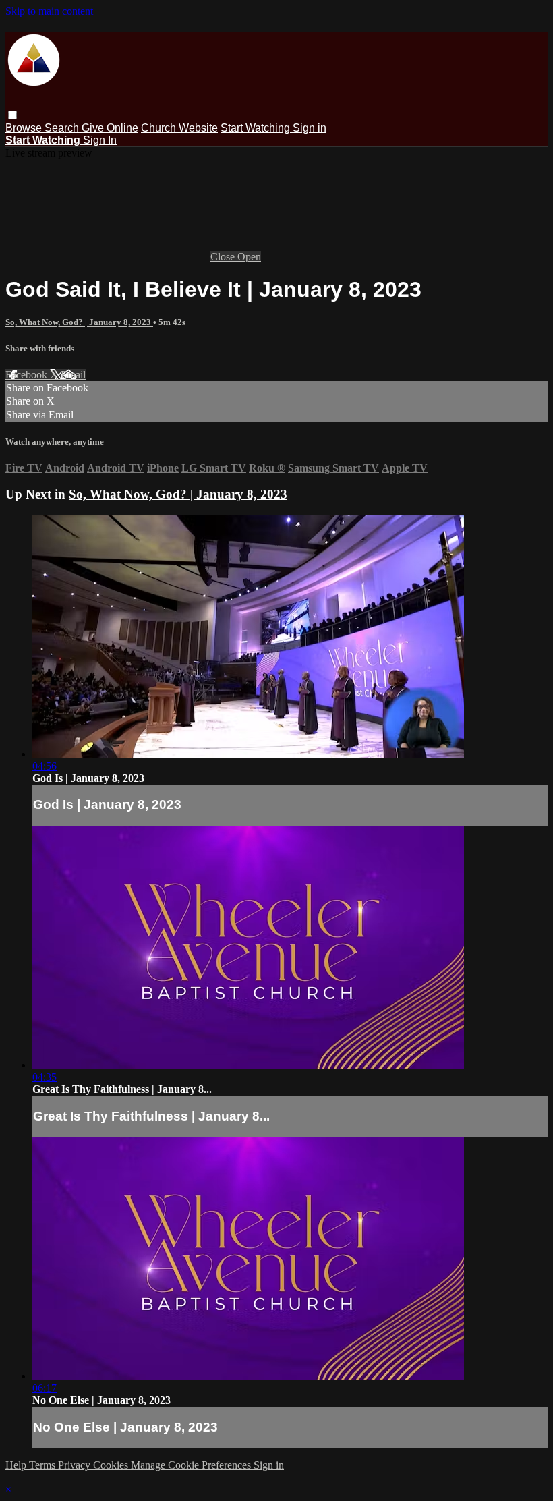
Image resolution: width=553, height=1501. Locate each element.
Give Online (110, 128)
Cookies (112, 1465)
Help (17, 1465)
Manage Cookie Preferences (192, 1465)
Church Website (179, 128)
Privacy (75, 1465)
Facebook (27, 374)
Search (63, 128)
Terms (43, 1465)
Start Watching (257, 128)
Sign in (309, 128)
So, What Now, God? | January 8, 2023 (79, 322)
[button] (12, 115)
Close (223, 256)
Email (73, 374)
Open (249, 256)
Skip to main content (49, 11)
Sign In (100, 140)
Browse (25, 128)
